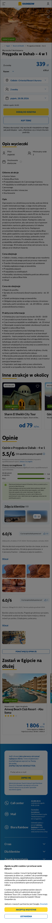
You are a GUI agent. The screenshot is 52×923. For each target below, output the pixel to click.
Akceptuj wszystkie (27, 910)
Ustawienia (30, 917)
